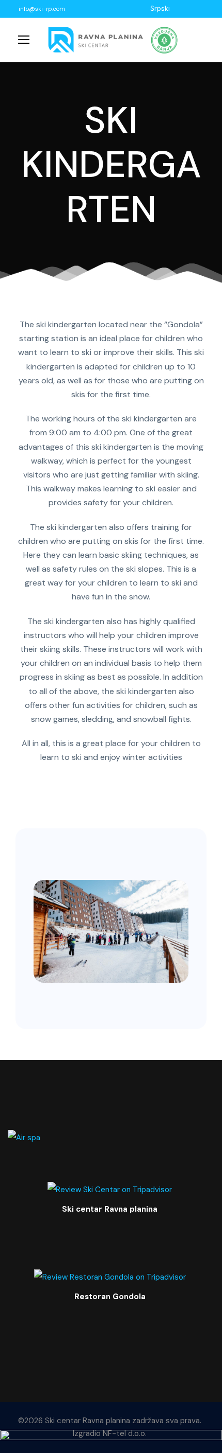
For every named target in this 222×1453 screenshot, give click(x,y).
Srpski (160, 8)
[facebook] (177, 8)
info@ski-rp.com (42, 8)
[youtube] (190, 8)
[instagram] (203, 8)
